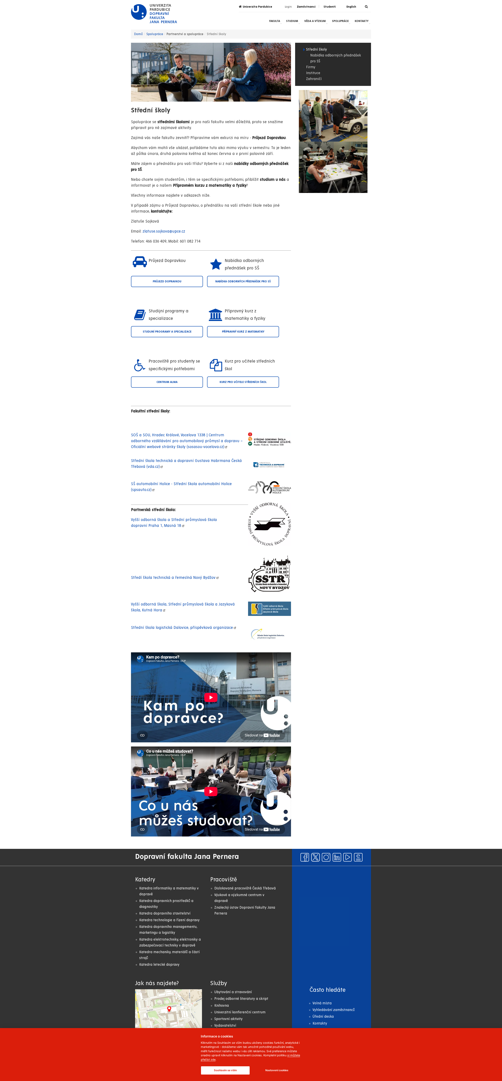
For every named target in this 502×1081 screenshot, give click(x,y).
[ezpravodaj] (358, 857)
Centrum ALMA (166, 382)
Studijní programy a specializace (167, 331)
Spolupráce (340, 21)
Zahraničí (314, 79)
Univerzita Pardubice (257, 6)
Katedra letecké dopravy (159, 964)
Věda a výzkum (315, 21)
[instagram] (326, 857)
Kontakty (361, 21)
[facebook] (304, 857)
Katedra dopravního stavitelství (164, 913)
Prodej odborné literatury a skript (241, 999)
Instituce (313, 73)
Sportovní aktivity (228, 1019)
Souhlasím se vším (225, 1070)
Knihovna (221, 1005)
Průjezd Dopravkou (167, 281)
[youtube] (347, 857)
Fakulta (274, 21)
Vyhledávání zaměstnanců (334, 1010)
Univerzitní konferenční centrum (240, 1012)
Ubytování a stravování (233, 992)
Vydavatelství (225, 1025)
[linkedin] (337, 857)
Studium (292, 21)
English (351, 6)
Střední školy (316, 49)
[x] (315, 857)
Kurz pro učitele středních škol (243, 382)
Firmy (310, 67)
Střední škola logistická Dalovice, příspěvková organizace (182, 628)
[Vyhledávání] (366, 7)
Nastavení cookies (276, 1070)
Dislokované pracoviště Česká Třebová (245, 888)
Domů (138, 34)
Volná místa (322, 1003)
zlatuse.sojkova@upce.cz (164, 231)
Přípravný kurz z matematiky (243, 331)
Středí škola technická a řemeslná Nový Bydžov (173, 578)
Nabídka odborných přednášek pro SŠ (243, 281)
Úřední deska (323, 1016)
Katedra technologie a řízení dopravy (169, 920)
